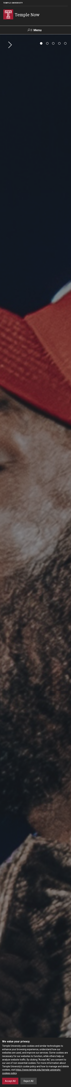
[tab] (41, 43)
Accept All (10, 1081)
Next (9, 45)
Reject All (28, 1081)
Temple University (13, 3)
